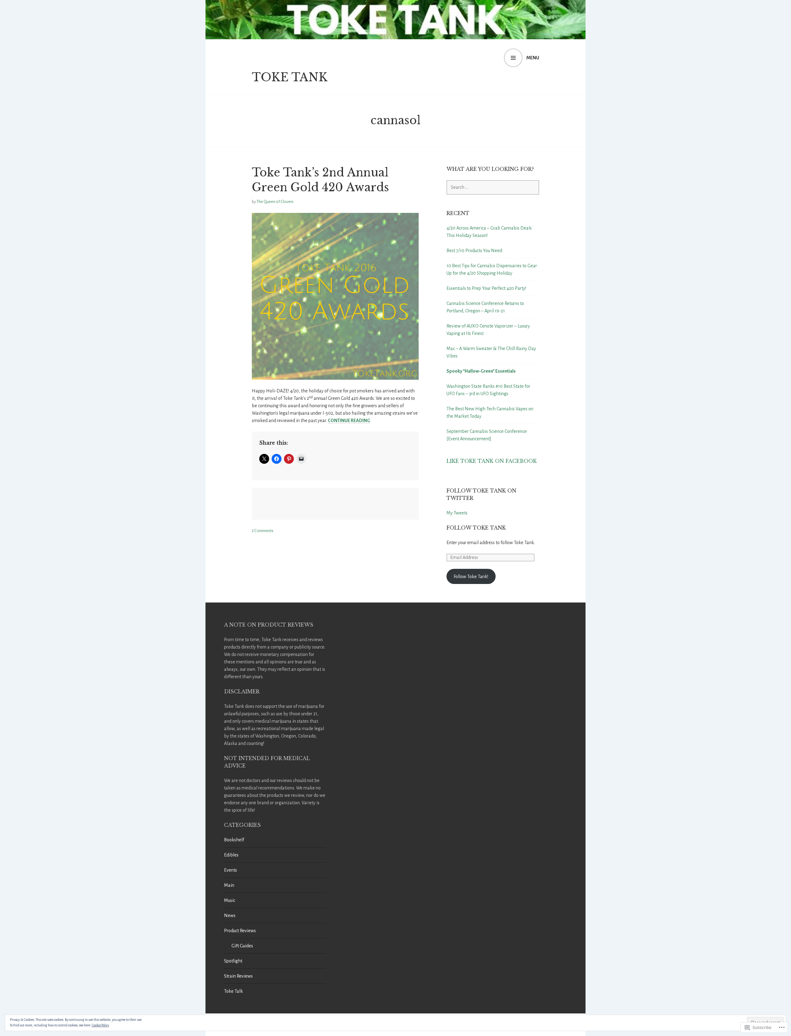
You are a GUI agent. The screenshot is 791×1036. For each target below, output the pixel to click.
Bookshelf (234, 839)
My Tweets (456, 512)
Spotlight (233, 960)
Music (229, 900)
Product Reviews (240, 930)
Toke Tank (290, 77)
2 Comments (262, 531)
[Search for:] (492, 187)
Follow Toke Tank (476, 528)
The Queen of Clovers (275, 202)
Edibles (231, 854)
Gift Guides (242, 945)
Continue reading (349, 420)
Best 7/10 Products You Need (474, 250)
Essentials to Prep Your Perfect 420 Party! (486, 288)
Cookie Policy (100, 1025)
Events (230, 870)
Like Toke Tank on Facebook (491, 461)
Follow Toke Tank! (471, 576)
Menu (532, 57)
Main (229, 885)
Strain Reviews (238, 976)
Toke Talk (233, 991)
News (229, 915)
